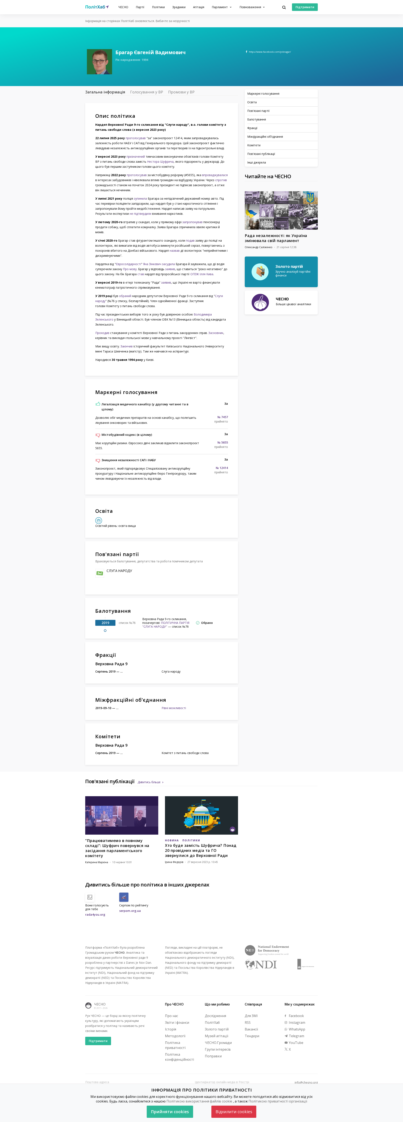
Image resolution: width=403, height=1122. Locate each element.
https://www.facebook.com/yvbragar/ (270, 51)
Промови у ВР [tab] (181, 91)
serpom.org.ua (130, 911)
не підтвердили (140, 214)
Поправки (213, 1056)
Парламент (220, 7)
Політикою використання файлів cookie (199, 1101)
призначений (136, 156)
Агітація (198, 7)
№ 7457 (222, 417)
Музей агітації (216, 1036)
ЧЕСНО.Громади (218, 1042)
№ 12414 (222, 468)
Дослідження (215, 1015)
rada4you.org (95, 914)
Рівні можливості (174, 708)
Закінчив (126, 346)
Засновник (215, 333)
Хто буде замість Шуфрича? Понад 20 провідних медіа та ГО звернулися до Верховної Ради (201, 850)
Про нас (171, 1015)
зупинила (140, 198)
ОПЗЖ (194, 274)
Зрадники (179, 7)
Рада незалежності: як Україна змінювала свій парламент (276, 238)
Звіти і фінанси (177, 1022)
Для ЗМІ (251, 1015)
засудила (168, 264)
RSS (248, 1022)
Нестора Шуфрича (160, 162)
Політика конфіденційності (179, 1057)
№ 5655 (222, 442)
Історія (170, 1029)
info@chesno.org (306, 1082)
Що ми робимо (217, 1004)
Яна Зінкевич (152, 264)
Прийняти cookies (170, 1111)
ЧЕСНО (123, 7)
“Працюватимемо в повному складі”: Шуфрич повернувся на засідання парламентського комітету (117, 848)
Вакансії (251, 1029)
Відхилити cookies (234, 1111)
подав (190, 240)
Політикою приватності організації (278, 1101)
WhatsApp (296, 1029)
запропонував (192, 222)
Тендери (252, 1036)
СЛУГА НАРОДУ (119, 571)
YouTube (295, 1042)
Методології (175, 1036)
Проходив (102, 333)
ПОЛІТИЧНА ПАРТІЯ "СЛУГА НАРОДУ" (165, 624)
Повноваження (250, 7)
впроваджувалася (215, 175)
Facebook (296, 1015)
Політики (158, 7)
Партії (140, 7)
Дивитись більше (149, 782)
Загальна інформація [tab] (105, 91)
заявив (170, 269)
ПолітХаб (212, 1022)
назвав (175, 251)
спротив (221, 180)
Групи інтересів (218, 1049)
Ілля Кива (206, 274)
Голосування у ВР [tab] (146, 91)
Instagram (296, 1022)
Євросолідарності (128, 264)
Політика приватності (175, 1045)
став (140, 274)
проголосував (136, 138)
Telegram (296, 1036)
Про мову (130, 269)
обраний (125, 296)
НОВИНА (172, 840)
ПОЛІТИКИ (191, 840)
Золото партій (217, 1029)
